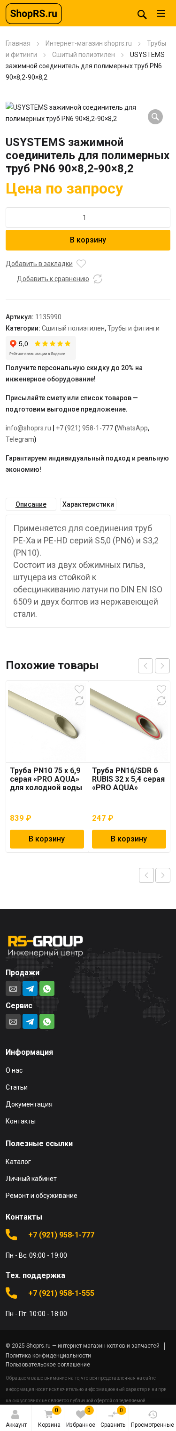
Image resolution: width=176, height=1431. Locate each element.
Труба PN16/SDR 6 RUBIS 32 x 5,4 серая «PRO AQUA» (128, 779)
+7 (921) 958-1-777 (84, 428)
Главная (18, 43)
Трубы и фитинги (133, 328)
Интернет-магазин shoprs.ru (89, 43)
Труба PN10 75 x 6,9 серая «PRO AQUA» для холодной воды (46, 779)
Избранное (80, 1417)
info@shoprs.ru (28, 428)
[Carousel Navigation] (154, 665)
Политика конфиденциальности (48, 1355)
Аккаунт (16, 1425)
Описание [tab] (30, 504)
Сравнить (112, 1417)
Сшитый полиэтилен (83, 54)
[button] (155, 116)
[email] (13, 988)
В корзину (88, 239)
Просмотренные (152, 1425)
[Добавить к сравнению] (97, 278)
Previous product (146, 875)
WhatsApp (132, 428)
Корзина (49, 1417)
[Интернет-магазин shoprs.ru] (34, 13)
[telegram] (30, 988)
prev (145, 665)
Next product (162, 875)
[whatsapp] (46, 988)
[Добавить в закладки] (81, 263)
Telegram (20, 439)
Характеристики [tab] (88, 504)
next (162, 665)
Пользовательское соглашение (48, 1364)
